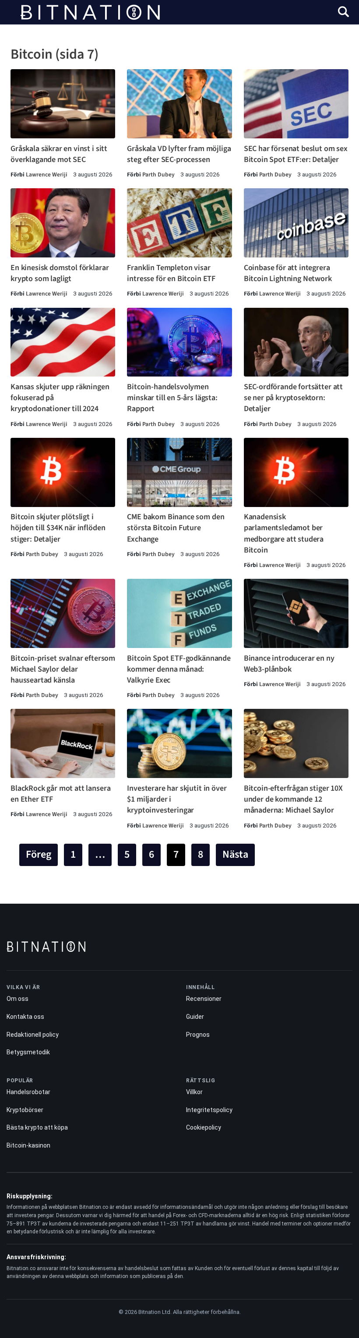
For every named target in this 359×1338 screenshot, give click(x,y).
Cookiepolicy (203, 1127)
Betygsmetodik (28, 1052)
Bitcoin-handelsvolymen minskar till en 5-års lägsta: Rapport (172, 397)
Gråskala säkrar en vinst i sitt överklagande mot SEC (59, 154)
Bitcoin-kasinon (28, 1145)
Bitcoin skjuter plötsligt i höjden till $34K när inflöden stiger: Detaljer (58, 527)
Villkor (194, 1091)
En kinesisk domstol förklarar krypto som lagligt (60, 273)
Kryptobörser (25, 1109)
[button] (343, 13)
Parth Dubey (158, 174)
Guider (195, 1016)
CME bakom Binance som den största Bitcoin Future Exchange (175, 527)
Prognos (198, 1034)
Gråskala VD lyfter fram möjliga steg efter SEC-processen (179, 154)
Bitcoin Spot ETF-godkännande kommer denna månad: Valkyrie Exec (179, 669)
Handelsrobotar (28, 1091)
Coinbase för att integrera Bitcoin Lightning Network (288, 273)
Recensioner (204, 998)
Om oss (17, 998)
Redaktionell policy (33, 1034)
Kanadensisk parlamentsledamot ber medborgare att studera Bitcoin (284, 533)
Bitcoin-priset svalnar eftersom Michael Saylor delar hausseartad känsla (63, 669)
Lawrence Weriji (46, 174)
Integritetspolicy (209, 1109)
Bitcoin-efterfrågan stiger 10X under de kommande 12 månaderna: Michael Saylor (293, 799)
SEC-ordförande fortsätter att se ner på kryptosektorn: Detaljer (293, 397)
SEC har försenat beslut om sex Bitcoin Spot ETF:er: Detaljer (296, 154)
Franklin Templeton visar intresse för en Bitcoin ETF (171, 273)
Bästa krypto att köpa (37, 1127)
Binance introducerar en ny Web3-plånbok (289, 664)
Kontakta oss (25, 1016)
